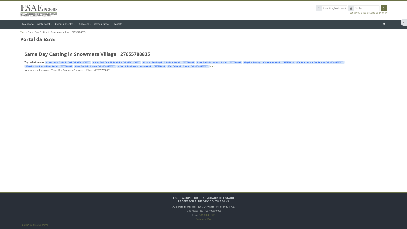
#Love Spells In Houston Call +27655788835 (95, 66)
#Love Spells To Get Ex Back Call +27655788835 (68, 62)
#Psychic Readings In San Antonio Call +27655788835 (269, 62)
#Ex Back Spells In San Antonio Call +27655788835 (320, 62)
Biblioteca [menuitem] (84, 23)
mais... (213, 66)
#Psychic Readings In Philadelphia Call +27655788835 (168, 62)
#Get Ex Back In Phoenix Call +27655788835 (188, 66)
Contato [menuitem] (118, 23)
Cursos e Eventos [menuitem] (64, 23)
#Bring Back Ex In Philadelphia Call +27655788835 (116, 62)
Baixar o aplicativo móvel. (35, 224)
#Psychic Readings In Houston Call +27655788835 (141, 66)
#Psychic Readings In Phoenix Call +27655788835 (49, 66)
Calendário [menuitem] (28, 23)
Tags (22, 32)
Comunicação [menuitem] (101, 23)
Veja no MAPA (204, 219)
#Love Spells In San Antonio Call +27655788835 (219, 62)
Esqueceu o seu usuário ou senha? (368, 12)
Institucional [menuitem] (43, 23)
